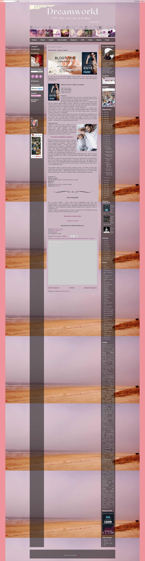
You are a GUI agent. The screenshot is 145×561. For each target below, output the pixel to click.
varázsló (104, 494)
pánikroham (104, 452)
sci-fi (110, 464)
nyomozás (104, 445)
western (103, 501)
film (113, 394)
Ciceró (105, 277)
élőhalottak (104, 506)
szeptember (108, 131)
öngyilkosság (105, 507)
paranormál (111, 447)
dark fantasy (109, 376)
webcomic (110, 499)
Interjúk (51, 40)
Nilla (105, 545)
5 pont (105, 259)
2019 (105, 182)
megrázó (104, 430)
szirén (110, 471)
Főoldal (34, 40)
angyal (103, 360)
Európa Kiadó (107, 284)
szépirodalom (105, 472)
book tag (112, 366)
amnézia (110, 359)
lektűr (110, 422)
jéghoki (110, 412)
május (107, 139)
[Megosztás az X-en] (74, 236)
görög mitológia (106, 401)
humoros (104, 407)
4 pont (105, 253)
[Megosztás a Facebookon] (75, 236)
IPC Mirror (106, 297)
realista (110, 452)
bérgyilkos (104, 372)
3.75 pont (106, 251)
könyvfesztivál (105, 421)
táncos (105, 479)
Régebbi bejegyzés (90, 288)
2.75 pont (106, 246)
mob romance (105, 437)
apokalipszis (105, 361)
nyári (111, 445)
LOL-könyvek (107, 306)
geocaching (104, 397)
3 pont (54, 238)
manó (103, 429)
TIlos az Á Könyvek (108, 324)
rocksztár (104, 458)
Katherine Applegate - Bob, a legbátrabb (108, 164)
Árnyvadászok (111, 502)
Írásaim (98, 40)
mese (112, 431)
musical (105, 439)
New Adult (108, 353)
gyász (110, 400)
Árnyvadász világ (108, 543)
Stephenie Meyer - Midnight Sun (109, 152)
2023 (105, 118)
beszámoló (111, 365)
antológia (110, 360)
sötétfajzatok (108, 476)
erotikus (63, 238)
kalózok (110, 413)
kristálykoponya (108, 418)
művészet (112, 441)
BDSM (103, 344)
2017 (105, 186)
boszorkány (108, 368)
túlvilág (110, 487)
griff (113, 397)
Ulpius (105, 329)
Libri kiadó (106, 308)
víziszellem (109, 498)
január (107, 177)
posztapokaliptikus (106, 451)
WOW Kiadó (107, 335)
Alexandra (106, 267)
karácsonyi (105, 414)
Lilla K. (34, 127)
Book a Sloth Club (108, 272)
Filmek (43, 40)
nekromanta (104, 444)
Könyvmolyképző (108, 303)
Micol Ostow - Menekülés (108, 148)
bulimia (103, 369)
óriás (111, 506)
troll (113, 477)
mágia (110, 439)
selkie (103, 466)
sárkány (112, 475)
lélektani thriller (105, 426)
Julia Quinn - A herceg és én (109, 169)
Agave (105, 265)
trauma (109, 477)
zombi (103, 502)
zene (110, 501)
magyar (110, 427)
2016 (105, 189)
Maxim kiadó (77, 238)
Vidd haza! (57, 186)
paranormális (108, 448)
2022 (105, 120)
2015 (105, 191)
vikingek (110, 494)
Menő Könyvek (107, 313)
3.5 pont (106, 250)
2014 (105, 193)
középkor (104, 422)
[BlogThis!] (72, 236)
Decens (105, 282)
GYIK (82, 40)
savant (105, 464)
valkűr (111, 493)
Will (111, 356)
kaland (103, 413)
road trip (108, 456)
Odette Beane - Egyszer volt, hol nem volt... (109, 174)
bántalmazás (105, 370)
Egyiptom (104, 345)
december (108, 124)
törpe (111, 479)
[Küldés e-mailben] (71, 236)
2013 (105, 195)
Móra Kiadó (106, 319)
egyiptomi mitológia (106, 381)
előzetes (104, 385)
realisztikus (104, 453)
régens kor (110, 462)
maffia (105, 427)
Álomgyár (106, 337)
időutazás (104, 408)
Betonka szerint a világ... (57, 229)
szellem (106, 470)
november (108, 126)
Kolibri (105, 301)
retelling (111, 455)
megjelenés (109, 429)
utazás (106, 493)
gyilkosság (104, 400)
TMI (105, 356)
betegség (106, 366)
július (106, 135)
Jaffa (105, 299)
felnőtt (110, 392)
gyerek (107, 398)
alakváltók (104, 357)
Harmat (105, 295)
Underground (107, 331)
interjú (103, 412)
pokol (103, 449)
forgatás (109, 395)
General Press (107, 293)
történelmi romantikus (105, 485)
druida (110, 378)
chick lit (105, 373)
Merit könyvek (107, 315)
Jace (108, 348)
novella (110, 444)
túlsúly (103, 487)
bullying (110, 369)
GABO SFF (106, 291)
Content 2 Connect (108, 279)
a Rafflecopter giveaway (72, 220)
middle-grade (110, 435)
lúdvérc (112, 426)
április (107, 141)
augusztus (108, 133)
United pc (106, 333)
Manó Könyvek (107, 309)
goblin (110, 397)
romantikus (91, 238)
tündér (104, 488)
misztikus (108, 436)
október (107, 129)
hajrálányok (109, 402)
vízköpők (104, 499)
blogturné (58, 238)
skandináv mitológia (109, 467)
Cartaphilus (106, 275)
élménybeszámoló (106, 504)
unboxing (112, 490)
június (107, 137)
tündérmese (105, 490)
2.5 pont (106, 244)
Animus (105, 268)
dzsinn (103, 380)
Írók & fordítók (62, 40)
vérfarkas (112, 497)
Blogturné (74, 40)
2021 (105, 122)
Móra (105, 317)
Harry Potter (105, 347)
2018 (105, 184)
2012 (105, 197)
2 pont (105, 242)
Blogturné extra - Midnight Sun (109, 155)
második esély (105, 441)
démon (109, 380)
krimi (113, 417)
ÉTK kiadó (106, 339)
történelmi (104, 480)
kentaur (108, 417)
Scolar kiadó (107, 322)
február (107, 146)
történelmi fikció (106, 481)
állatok (108, 503)
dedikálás (104, 377)
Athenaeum (106, 270)
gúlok (103, 402)
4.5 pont (106, 255)
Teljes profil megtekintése (34, 130)
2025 (105, 114)
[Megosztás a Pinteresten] (77, 236)
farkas (109, 391)
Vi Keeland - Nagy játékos (112, 231)
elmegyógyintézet (109, 384)
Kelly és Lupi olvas (55, 230)
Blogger (79, 555)
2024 (105, 116)
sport (105, 468)
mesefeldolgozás (110, 433)
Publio (105, 321)
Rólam (90, 40)
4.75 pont (106, 257)
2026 (105, 112)
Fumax (105, 286)
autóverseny (104, 365)
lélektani (110, 425)
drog (106, 378)
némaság (104, 447)
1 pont (105, 240)
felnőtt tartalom (105, 394)
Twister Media (107, 327)
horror (110, 405)
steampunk (111, 468)
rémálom (104, 463)
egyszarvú (104, 383)
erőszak (107, 387)
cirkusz (111, 373)
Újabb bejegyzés (53, 288)
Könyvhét (110, 351)
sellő (107, 466)
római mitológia (111, 463)
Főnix (105, 288)
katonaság (104, 416)
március (107, 143)
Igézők (111, 347)
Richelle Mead (110, 355)
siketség (112, 466)
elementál (110, 383)
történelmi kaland (106, 482)
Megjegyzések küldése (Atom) (62, 291)
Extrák (107, 40)
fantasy (111, 389)
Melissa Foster (84, 238)
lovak (108, 423)
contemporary (105, 374)
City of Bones (110, 344)
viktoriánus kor (106, 495)
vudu (113, 495)
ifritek (108, 409)
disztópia (111, 377)
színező (112, 472)
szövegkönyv (104, 475)
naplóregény (108, 443)
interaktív (110, 411)
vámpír (105, 497)
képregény (104, 420)
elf (102, 384)
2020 (105, 180)
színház (108, 473)
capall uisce (111, 372)
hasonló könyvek (105, 404)
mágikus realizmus (107, 440)
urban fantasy (109, 491)
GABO (105, 290)
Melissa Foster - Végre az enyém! (109, 159)
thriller (103, 477)
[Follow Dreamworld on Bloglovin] (37, 90)
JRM (103, 348)
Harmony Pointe (70, 238)
